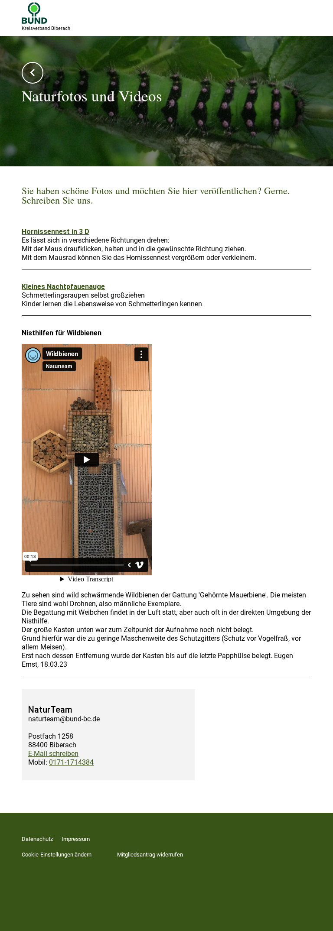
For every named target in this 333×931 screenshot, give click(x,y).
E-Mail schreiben (53, 753)
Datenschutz (37, 839)
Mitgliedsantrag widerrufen (150, 854)
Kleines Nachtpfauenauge (63, 286)
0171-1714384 (71, 762)
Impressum (76, 839)
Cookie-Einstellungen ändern (56, 854)
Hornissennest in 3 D (55, 231)
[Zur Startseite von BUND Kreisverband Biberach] (34, 13)
